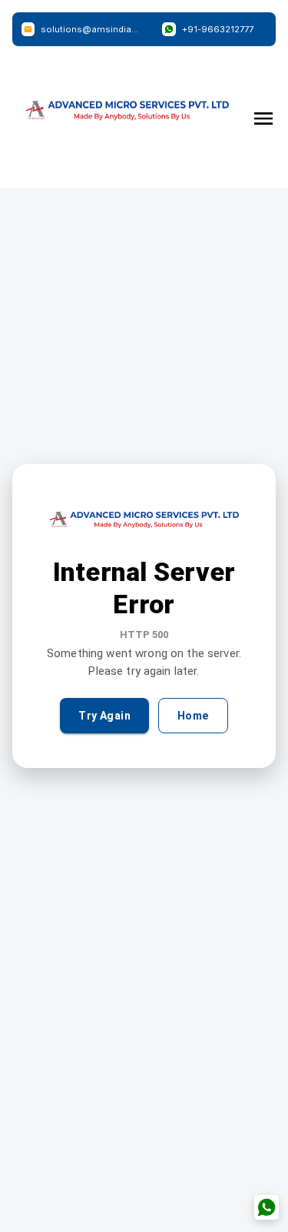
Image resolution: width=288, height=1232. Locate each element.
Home (193, 715)
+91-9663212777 (217, 29)
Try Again (104, 715)
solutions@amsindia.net (90, 29)
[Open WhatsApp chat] (266, 1207)
